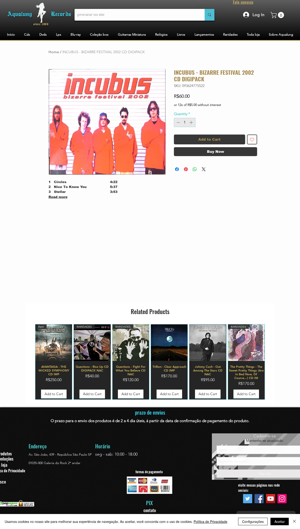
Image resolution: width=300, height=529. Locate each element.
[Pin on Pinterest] (186, 169)
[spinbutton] (184, 122)
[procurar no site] (209, 15)
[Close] (294, 521)
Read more (58, 197)
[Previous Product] (28, 362)
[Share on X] (203, 169)
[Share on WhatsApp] (195, 169)
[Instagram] (282, 498)
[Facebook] (259, 498)
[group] (150, 362)
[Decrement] (178, 122)
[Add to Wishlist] (252, 140)
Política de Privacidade (210, 521)
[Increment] (191, 122)
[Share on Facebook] (177, 169)
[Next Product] (271, 362)
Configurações (253, 521)
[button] (277, 15)
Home (54, 52)
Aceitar (279, 521)
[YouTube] (270, 498)
